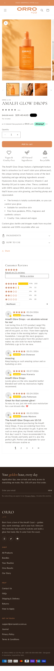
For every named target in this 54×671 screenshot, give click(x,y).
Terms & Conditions (10, 639)
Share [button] (7, 251)
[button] (5, 10)
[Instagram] (4, 539)
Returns (5, 604)
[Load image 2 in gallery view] (27, 89)
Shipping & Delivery (10, 599)
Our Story (6, 573)
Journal (5, 629)
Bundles (5, 558)
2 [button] (21, 448)
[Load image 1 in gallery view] (12, 89)
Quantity (5, 129)
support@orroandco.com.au (14, 624)
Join (50, 490)
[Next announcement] (49, 3)
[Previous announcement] (5, 3)
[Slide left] (3, 90)
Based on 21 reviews (15, 272)
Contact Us (7, 588)
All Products (7, 553)
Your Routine (8, 563)
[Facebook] (17, 539)
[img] (19, 312)
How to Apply (8, 609)
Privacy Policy (30, 496)
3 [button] (27, 448)
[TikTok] (11, 539)
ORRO (8, 514)
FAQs (4, 594)
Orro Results (7, 568)
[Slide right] (51, 90)
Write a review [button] (27, 276)
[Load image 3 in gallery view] (41, 89)
